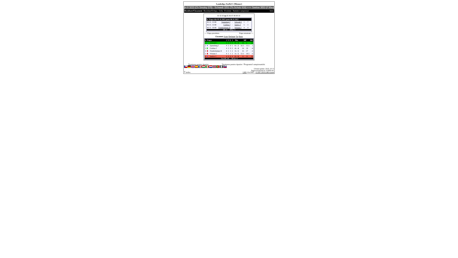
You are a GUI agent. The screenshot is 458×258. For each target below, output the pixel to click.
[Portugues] (218, 67)
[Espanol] (196, 67)
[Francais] (200, 67)
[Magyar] (203, 67)
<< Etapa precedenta (212, 33)
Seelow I (238, 25)
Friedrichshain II (224, 28)
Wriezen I (238, 28)
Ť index (187, 72)
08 (234, 16)
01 (218, 16)
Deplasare (231, 36)
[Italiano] (207, 67)
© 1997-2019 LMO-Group (265, 72)
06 (230, 16)
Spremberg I (225, 22)
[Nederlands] (210, 67)
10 (239, 16)
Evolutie (227, 11)
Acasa (226, 36)
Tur (237, 36)
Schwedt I (238, 22)
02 (220, 16)
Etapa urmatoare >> (246, 33)
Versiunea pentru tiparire (198, 64)
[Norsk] (214, 67)
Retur (241, 36)
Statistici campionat (241, 11)
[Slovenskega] (225, 67)
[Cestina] (185, 67)
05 (227, 16)
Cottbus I (226, 25)
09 (237, 16)
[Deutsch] (189, 67)
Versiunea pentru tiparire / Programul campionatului (243, 64)
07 (232, 16)
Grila (221, 11)
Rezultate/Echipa (210, 11)
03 (223, 16)
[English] (192, 67)
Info (271, 11)
